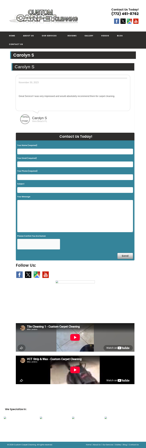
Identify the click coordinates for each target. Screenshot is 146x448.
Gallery (118, 444)
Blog (125, 444)
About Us (97, 444)
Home (88, 444)
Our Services (108, 444)
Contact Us (134, 444)
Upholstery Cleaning (54, 425)
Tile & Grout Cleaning (86, 425)
